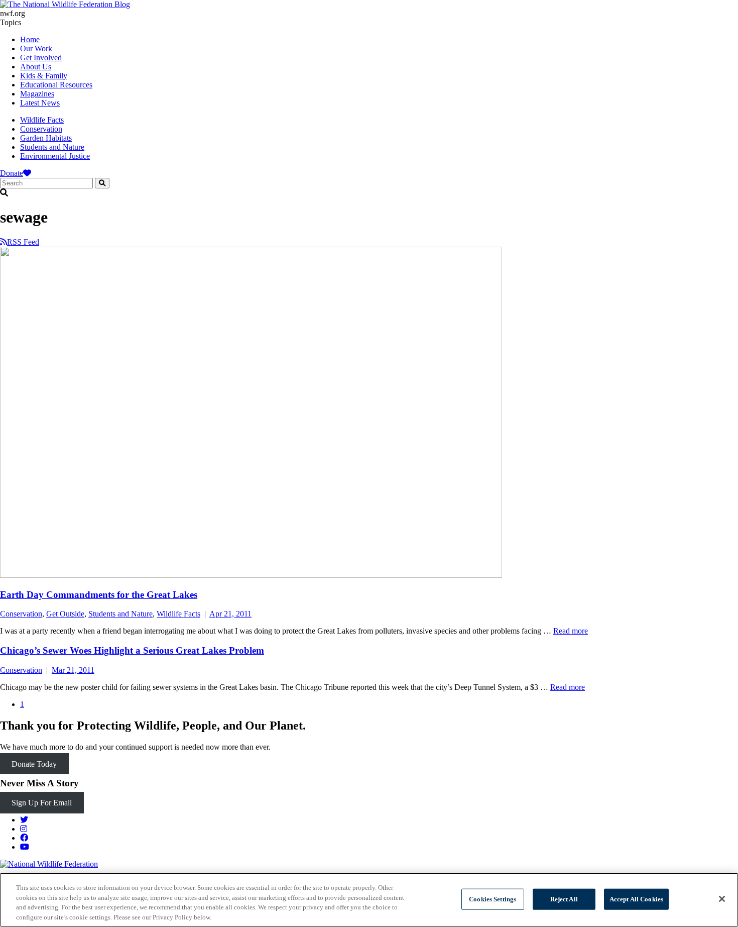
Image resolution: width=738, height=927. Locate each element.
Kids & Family (43, 75)
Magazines (37, 93)
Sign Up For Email (42, 802)
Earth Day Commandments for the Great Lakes (98, 594)
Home (30, 39)
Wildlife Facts (42, 120)
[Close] (722, 899)
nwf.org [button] (12, 13)
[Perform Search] (102, 183)
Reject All (564, 899)
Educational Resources (56, 84)
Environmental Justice (55, 156)
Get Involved (41, 57)
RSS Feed (23, 242)
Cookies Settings (492, 899)
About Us (35, 66)
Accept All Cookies (636, 899)
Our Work (36, 48)
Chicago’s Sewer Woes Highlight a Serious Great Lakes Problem (132, 650)
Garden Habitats (46, 138)
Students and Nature (52, 147)
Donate (11, 173)
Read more (570, 631)
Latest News (40, 102)
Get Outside (65, 613)
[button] (369, 192)
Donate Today (34, 764)
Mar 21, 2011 (73, 670)
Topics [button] (10, 22)
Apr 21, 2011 (230, 613)
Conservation (41, 129)
